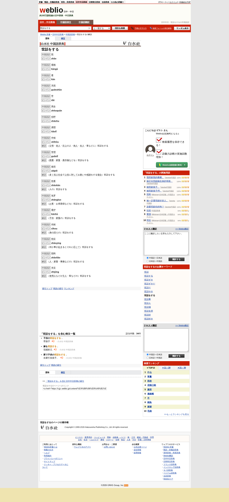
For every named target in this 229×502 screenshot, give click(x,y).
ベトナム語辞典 (170, 473)
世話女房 (148, 311)
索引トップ (47, 288)
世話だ (147, 287)
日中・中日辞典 (47, 22)
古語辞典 (105, 2)
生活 (85, 440)
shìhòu (55, 142)
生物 (117, 440)
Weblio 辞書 (45, 34)
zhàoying (56, 243)
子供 (51, 218)
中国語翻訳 (84, 22)
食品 (123, 440)
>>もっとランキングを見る (176, 414)
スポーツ (110, 440)
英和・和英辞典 (67, 2)
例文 (63, 38)
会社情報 (137, 450)
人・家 (52, 261)
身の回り (53, 232)
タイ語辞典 (168, 470)
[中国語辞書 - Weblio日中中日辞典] (51, 12)
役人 (56, 174)
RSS (126, 485)
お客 (51, 203)
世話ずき (148, 280)
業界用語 (88, 437)
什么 (149, 372)
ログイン (173, 2)
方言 (134, 440)
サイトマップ (49, 461)
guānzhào (56, 89)
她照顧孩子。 (153, 187)
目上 (64, 145)
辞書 (41, 2)
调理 (53, 127)
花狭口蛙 (151, 385)
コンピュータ (99, 437)
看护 (53, 210)
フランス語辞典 (170, 464)
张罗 (53, 195)
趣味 (102, 440)
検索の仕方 (48, 450)
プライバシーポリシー (53, 458)
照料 (53, 253)
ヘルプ (47, 453)
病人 (75, 145)
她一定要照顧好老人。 (157, 200)
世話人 (147, 303)
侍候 (53, 138)
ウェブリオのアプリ (82, 447)
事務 (62, 261)
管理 (53, 152)
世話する (148, 276)
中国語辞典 (70, 34)
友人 (82, 145)
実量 (149, 376)
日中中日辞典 (81, 2)
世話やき (148, 291)
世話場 (147, 307)
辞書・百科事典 (144, 440)
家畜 (58, 160)
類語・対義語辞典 (51, 2)
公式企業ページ (140, 447)
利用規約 (47, 456)
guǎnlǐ (54, 156)
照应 (53, 239)
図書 (51, 160)
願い (82, 174)
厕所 (149, 389)
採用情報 (137, 453)
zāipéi (54, 170)
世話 (146, 272)
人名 (128, 440)
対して (74, 174)
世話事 (147, 299)
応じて (76, 247)
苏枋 (149, 381)
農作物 (65, 160)
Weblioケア (168, 479)
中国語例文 (65, 22)
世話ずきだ (149, 283)
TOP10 (150, 368)
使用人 (52, 276)
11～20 (166, 368)
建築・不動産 (142, 437)
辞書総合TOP (185, 2)
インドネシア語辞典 (171, 467)
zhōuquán (56, 110)
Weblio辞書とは (50, 447)
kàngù (54, 69)
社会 (60, 174)
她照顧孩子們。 (154, 191)
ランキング (69, 288)
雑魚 (149, 402)
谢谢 (149, 406)
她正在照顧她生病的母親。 (160, 181)
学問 (152, 437)
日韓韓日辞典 (94, 2)
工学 (133, 437)
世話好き (148, 318)
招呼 (53, 117)
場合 (99, 174)
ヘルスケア (94, 440)
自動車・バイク (119, 437)
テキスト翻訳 (150, 229)
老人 (58, 145)
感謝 (88, 174)
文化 (80, 440)
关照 (53, 85)
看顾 (53, 65)
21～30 (181, 368)
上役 (67, 174)
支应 (53, 268)
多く (51, 174)
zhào (53, 58)
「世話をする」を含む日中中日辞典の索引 (65, 381)
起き (60, 247)
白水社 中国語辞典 (52, 43)
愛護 (149, 214)
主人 (64, 276)
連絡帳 (150, 393)
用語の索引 (58, 288)
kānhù (54, 214)
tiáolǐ (54, 131)
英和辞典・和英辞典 (171, 453)
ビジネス (79, 437)
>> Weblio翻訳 (182, 229)
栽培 (53, 166)
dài (53, 100)
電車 (109, 437)
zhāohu (55, 121)
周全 (53, 106)
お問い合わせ (109, 447)
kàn (53, 79)
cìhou (54, 228)
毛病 (149, 411)
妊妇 (149, 210)
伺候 (53, 224)
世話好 (147, 315)
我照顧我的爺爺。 (155, 177)
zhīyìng (55, 272)
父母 (51, 145)
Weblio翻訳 (168, 456)
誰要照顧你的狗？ (155, 206)
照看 (53, 181)
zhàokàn (55, 185)
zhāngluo (56, 199)
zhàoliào (55, 257)
